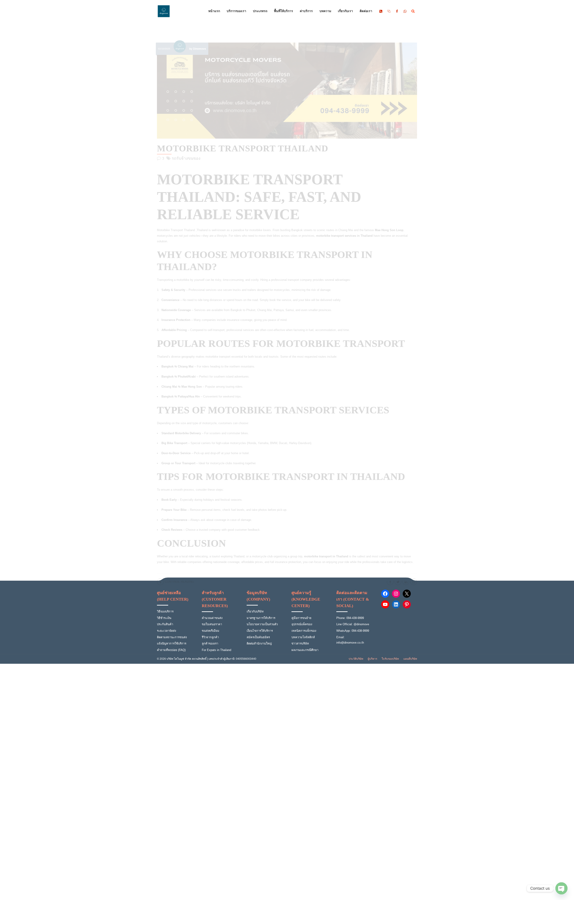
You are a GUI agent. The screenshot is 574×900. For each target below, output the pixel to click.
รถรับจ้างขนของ (186, 158)
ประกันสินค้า (165, 624)
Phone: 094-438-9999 (350, 618)
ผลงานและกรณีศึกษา (304, 650)
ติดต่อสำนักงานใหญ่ (259, 643)
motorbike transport (217, 356)
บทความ (325, 11)
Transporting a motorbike (173, 279)
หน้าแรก (214, 11)
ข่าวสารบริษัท (300, 643)
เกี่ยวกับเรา (345, 11)
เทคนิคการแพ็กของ (303, 630)
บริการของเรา (236, 11)
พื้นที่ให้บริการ (283, 11)
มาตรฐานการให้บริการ (261, 618)
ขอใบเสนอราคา (212, 624)
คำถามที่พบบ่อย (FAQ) (171, 650)
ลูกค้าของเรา (210, 643)
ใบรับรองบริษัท (390, 658)
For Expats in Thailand (216, 650)
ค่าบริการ (306, 11)
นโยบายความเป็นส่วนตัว (262, 624)
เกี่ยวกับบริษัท (255, 611)
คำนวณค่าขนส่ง (212, 618)
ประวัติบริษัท (356, 658)
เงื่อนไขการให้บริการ (260, 630)
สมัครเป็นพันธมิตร (258, 637)
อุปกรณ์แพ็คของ (301, 624)
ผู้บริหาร (372, 658)
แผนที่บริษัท (410, 658)
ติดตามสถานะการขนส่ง (172, 637)
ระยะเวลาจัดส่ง (166, 630)
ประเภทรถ (260, 11)
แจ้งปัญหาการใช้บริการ (171, 643)
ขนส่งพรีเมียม (210, 630)
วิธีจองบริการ (165, 611)
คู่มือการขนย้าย (301, 618)
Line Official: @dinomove (352, 624)
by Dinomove (197, 48)
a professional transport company (290, 279)
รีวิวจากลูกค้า (210, 637)
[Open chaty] (561, 888)
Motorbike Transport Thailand (242, 148)
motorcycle (209, 423)
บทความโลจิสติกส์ (303, 637)
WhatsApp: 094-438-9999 (352, 630)
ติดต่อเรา (366, 11)
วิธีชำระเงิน (164, 618)
